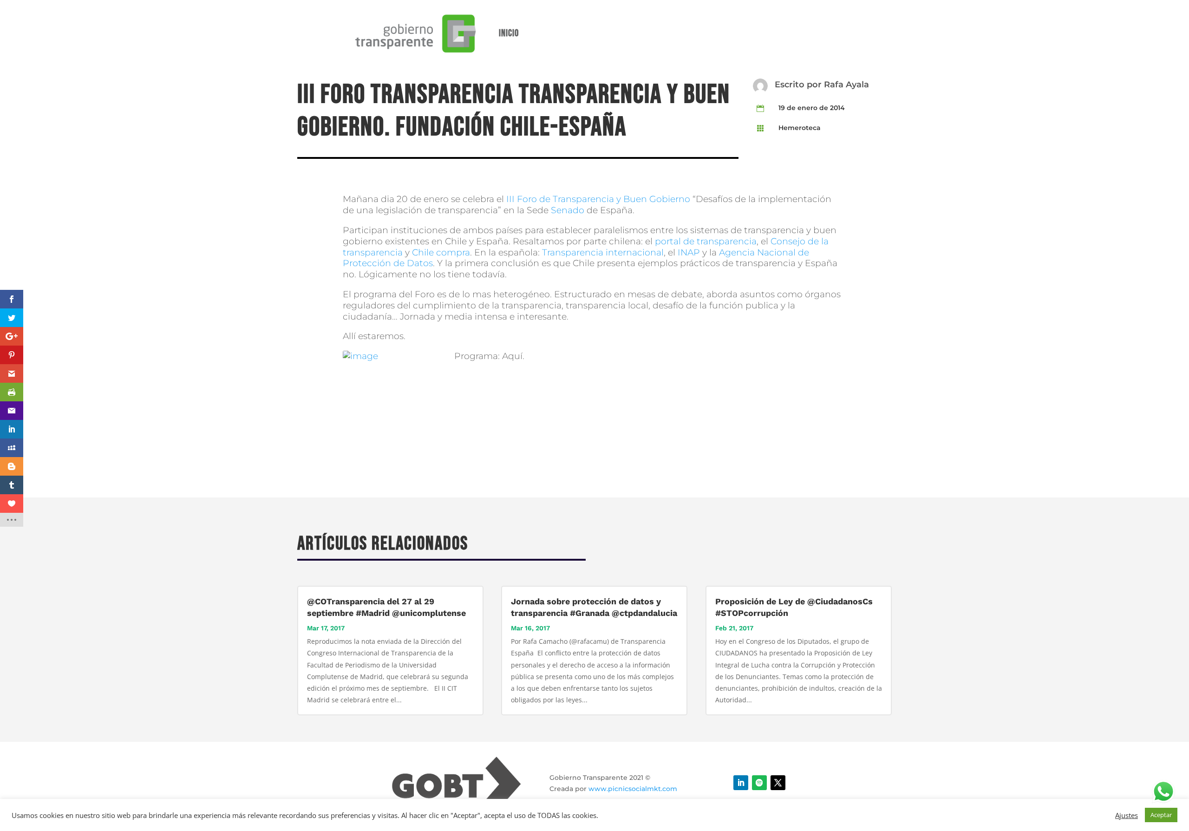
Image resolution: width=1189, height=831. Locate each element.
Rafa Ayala (846, 84)
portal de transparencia (706, 241)
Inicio (509, 33)
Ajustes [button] (1126, 815)
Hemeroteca (799, 128)
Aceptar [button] (1161, 815)
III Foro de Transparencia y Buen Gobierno (599, 199)
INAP (689, 252)
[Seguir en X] (778, 782)
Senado (567, 210)
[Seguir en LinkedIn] (740, 782)
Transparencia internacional (603, 252)
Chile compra (441, 252)
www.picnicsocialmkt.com (632, 789)
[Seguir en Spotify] (759, 782)
